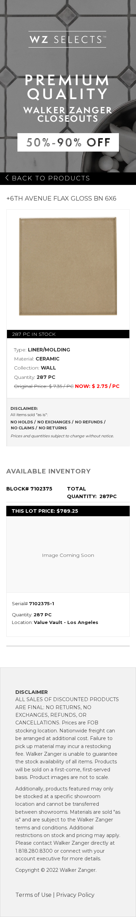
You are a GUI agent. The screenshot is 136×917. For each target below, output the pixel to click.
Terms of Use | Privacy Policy (55, 895)
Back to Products (51, 178)
